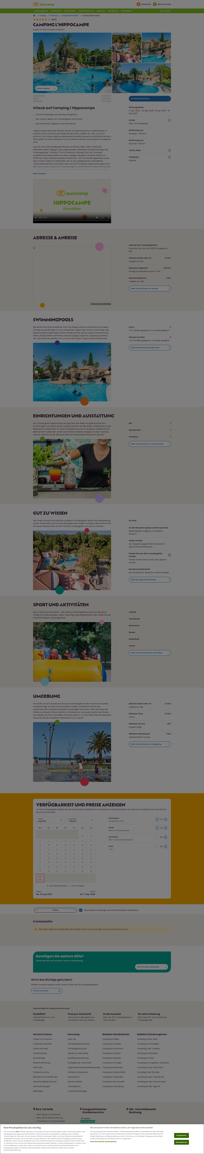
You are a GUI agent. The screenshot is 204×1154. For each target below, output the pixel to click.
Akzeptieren (181, 1135)
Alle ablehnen (181, 1142)
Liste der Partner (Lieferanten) (103, 1141)
